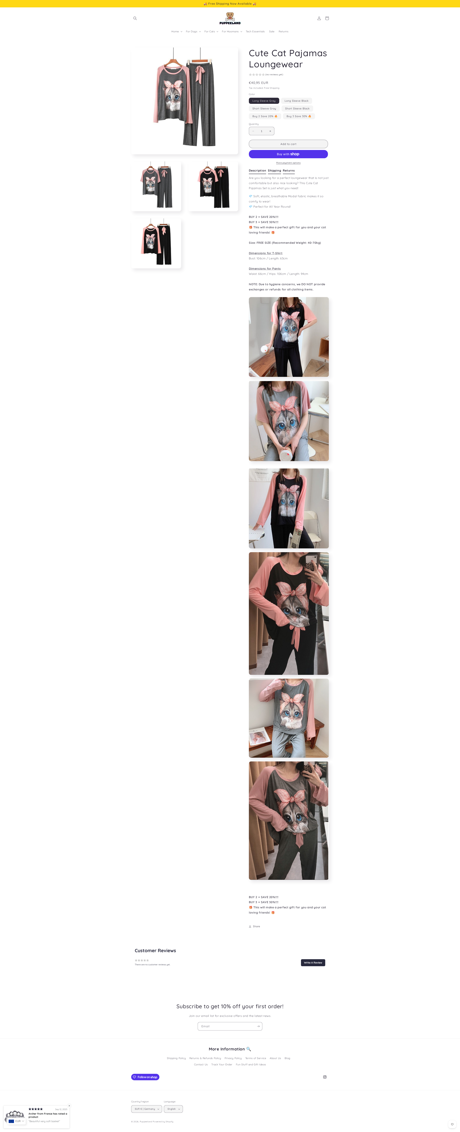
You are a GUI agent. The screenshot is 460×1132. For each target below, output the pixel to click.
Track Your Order (221, 1064)
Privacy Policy (233, 1058)
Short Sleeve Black (297, 108)
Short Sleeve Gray (264, 108)
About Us (275, 1058)
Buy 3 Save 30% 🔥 (299, 116)
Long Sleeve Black (297, 100)
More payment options (288, 162)
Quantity (254, 124)
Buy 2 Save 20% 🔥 (265, 116)
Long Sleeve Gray (264, 100)
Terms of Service (255, 1058)
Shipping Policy (176, 1058)
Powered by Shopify (163, 1121)
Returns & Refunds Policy (205, 1058)
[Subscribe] (258, 1026)
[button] (135, 18)
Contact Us (201, 1064)
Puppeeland (146, 1121)
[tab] (258, 170)
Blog (287, 1058)
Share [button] (256, 926)
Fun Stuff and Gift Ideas (251, 1064)
